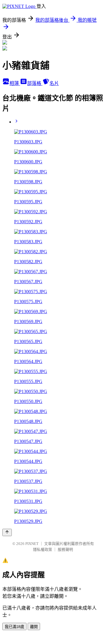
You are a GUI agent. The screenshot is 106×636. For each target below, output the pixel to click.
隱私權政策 (42, 549)
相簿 (14, 83)
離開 (34, 627)
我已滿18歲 (14, 627)
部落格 (34, 83)
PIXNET (32, 543)
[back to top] (7, 532)
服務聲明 (65, 549)
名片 (54, 83)
